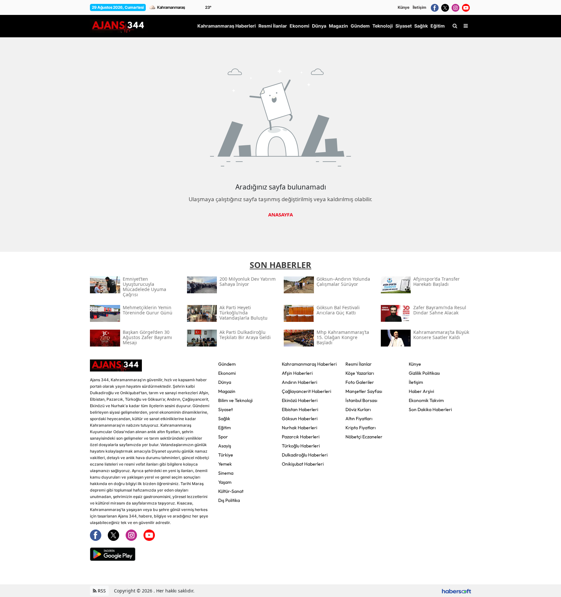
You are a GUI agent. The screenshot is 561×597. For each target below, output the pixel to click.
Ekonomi (227, 373)
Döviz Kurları (358, 409)
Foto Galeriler (359, 382)
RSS (101, 591)
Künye (403, 7)
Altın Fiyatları (358, 418)
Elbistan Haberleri (300, 409)
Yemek (225, 464)
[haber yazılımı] (456, 590)
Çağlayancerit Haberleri (306, 391)
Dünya (224, 382)
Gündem (227, 364)
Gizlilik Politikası (424, 373)
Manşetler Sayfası (363, 391)
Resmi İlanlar (358, 364)
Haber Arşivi (421, 391)
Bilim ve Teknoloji (235, 400)
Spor (223, 437)
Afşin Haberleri (297, 373)
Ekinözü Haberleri (300, 400)
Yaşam (224, 482)
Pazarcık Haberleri (300, 437)
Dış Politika (229, 500)
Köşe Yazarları (359, 373)
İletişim (419, 7)
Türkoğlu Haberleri (301, 446)
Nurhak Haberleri (299, 428)
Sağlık (224, 418)
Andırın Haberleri (299, 382)
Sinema (225, 473)
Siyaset (225, 409)
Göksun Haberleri (300, 418)
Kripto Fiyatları (360, 428)
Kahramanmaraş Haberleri (309, 364)
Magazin (226, 391)
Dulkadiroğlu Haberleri (305, 455)
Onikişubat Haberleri (303, 464)
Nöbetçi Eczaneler (363, 437)
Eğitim (224, 428)
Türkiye (225, 455)
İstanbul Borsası (361, 400)
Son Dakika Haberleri (430, 409)
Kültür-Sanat (230, 491)
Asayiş (224, 446)
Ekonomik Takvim (426, 400)
